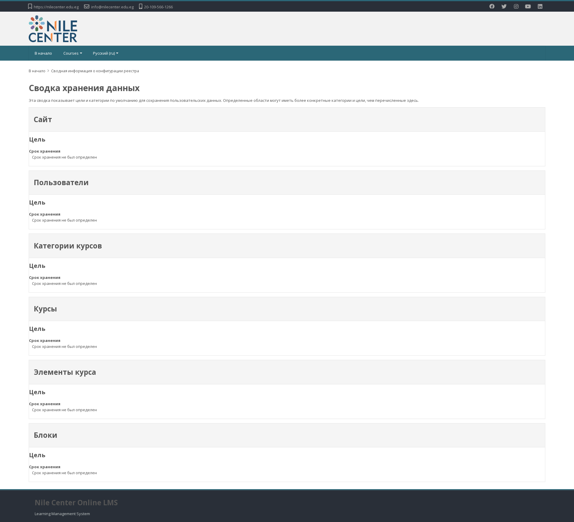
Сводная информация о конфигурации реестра (95, 70)
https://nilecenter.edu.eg (56, 7)
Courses (71, 53)
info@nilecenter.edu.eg (112, 7)
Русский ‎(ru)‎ (104, 53)
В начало (43, 53)
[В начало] (53, 28)
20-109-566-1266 (158, 7)
